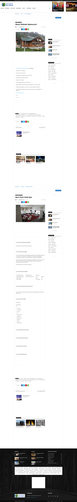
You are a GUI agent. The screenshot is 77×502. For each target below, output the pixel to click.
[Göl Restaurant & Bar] (40, 159)
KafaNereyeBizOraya (55, 10)
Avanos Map (52, 68)
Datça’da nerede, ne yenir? (56, 45)
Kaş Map (52, 74)
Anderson (49, 71)
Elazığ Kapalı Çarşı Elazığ (40, 453)
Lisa (48, 68)
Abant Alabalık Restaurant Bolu (32, 113)
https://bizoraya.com (25, 133)
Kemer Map (53, 71)
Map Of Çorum (54, 76)
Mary (49, 74)
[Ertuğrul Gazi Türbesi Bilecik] (58, 7)
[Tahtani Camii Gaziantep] (33, 458)
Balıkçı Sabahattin (38, 461)
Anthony (49, 69)
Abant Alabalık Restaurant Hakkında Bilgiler (23, 68)
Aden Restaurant (28, 163)
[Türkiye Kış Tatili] (50, 50)
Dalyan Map (52, 66)
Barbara (49, 77)
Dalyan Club (69, 9)
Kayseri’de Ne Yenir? (56, 41)
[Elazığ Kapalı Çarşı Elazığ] (33, 454)
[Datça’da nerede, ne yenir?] (50, 46)
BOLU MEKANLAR (28, 13)
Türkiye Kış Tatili (55, 49)
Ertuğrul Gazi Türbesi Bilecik (58, 9)
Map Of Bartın (54, 69)
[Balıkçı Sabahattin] (33, 462)
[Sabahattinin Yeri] (20, 159)
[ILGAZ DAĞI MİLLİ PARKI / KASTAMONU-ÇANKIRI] (50, 54)
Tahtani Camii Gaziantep (39, 457)
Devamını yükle (54, 57)
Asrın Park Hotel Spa (19, 127)
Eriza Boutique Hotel (42, 127)
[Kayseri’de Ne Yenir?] (50, 42)
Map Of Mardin (54, 79)
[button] (49, 8)
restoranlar (22, 117)
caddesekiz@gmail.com (33, 497)
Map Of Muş (53, 77)
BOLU (22, 13)
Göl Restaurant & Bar (38, 163)
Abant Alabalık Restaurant (20, 92)
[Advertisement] (31, 5)
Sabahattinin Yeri (18, 163)
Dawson (49, 79)
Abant (20, 113)
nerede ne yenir (18, 117)
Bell (48, 66)
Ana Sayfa (17, 13)
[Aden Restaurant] (30, 159)
